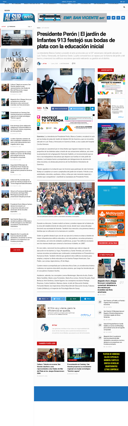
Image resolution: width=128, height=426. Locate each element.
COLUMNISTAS (86, 3)
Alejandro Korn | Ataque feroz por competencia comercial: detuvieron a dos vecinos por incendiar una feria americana (107, 286)
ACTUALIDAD (16, 3)
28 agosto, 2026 (42, 376)
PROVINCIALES (113, 3)
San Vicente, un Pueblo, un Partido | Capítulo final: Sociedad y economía (114, 302)
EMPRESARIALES (99, 3)
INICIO (7, 3)
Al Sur (45, 63)
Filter (29, 26)
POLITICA (74, 3)
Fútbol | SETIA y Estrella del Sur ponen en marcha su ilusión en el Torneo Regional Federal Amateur (21, 181)
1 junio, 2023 (54, 63)
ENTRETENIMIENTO (49, 3)
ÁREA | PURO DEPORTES (32, 3)
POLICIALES (64, 3)
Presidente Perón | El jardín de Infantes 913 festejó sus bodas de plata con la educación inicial (15, 38)
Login (123, 1)
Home (4, 1)
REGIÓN (7, 10)
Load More (16, 250)
